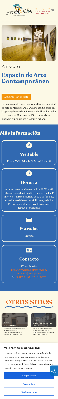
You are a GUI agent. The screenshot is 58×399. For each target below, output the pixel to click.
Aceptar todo (29, 375)
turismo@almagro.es (29, 273)
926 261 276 (23, 277)
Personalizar (29, 384)
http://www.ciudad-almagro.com (29, 270)
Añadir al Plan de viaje (16, 97)
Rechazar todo (29, 392)
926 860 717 (39, 277)
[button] (52, 10)
